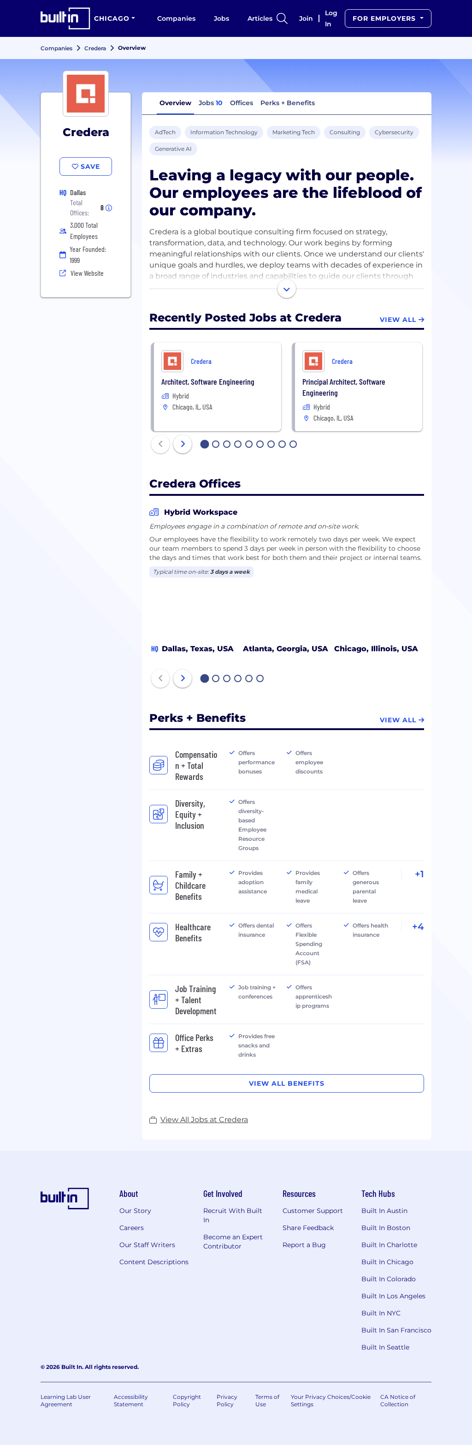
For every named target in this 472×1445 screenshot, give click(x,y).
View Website (87, 272)
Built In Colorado (388, 1279)
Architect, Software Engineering (207, 381)
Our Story (135, 1211)
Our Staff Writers (147, 1245)
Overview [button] (175, 103)
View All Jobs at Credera (204, 1119)
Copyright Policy (187, 1400)
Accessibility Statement (131, 1400)
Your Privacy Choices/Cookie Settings (331, 1400)
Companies (176, 18)
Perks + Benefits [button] (287, 103)
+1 (419, 874)
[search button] (282, 18)
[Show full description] (286, 288)
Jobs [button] (211, 103)
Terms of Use (267, 1400)
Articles (260, 18)
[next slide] (182, 444)
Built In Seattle (385, 1347)
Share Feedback (308, 1228)
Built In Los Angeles (393, 1296)
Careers (131, 1228)
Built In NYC (381, 1313)
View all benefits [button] (286, 1083)
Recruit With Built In (232, 1215)
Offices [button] (241, 103)
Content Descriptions (154, 1262)
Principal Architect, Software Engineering (343, 387)
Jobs (221, 18)
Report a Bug (304, 1245)
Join (306, 18)
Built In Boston (385, 1228)
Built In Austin (384, 1211)
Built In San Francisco (396, 1330)
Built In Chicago (387, 1262)
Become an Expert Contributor (233, 1241)
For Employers (385, 18)
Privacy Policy (227, 1400)
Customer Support (313, 1211)
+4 (418, 926)
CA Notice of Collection (397, 1400)
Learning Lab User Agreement (66, 1400)
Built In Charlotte (389, 1245)
